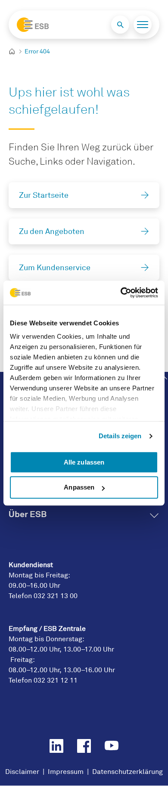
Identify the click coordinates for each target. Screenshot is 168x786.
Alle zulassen (84, 462)
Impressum (66, 771)
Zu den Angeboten (51, 231)
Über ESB (28, 514)
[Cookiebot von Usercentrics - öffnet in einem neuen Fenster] (121, 292)
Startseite (15, 51)
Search (120, 25)
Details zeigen (120, 436)
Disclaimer (22, 771)
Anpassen (79, 487)
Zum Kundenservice (54, 267)
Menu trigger (143, 25)
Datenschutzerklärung (127, 771)
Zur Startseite (43, 195)
